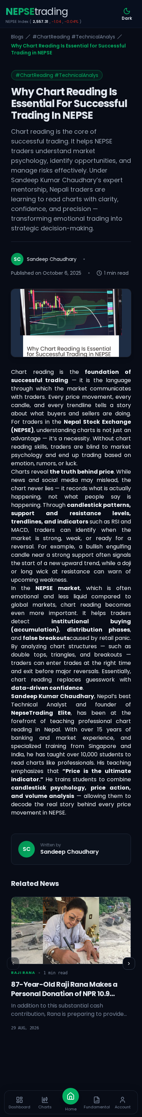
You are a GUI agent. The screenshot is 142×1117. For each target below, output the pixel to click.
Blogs (17, 36)
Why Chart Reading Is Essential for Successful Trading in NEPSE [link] (68, 49)
